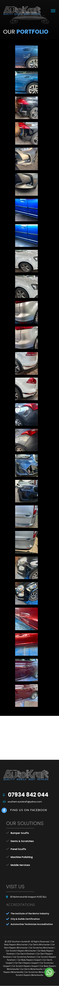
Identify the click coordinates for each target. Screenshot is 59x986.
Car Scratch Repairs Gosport (25, 966)
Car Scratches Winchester (41, 947)
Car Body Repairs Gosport (29, 960)
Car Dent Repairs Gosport (26, 963)
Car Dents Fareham (25, 953)
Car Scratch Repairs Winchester (21, 950)
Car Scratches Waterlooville (38, 972)
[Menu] (53, 10)
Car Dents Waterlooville (31, 969)
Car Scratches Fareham (24, 957)
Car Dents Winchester (39, 944)
